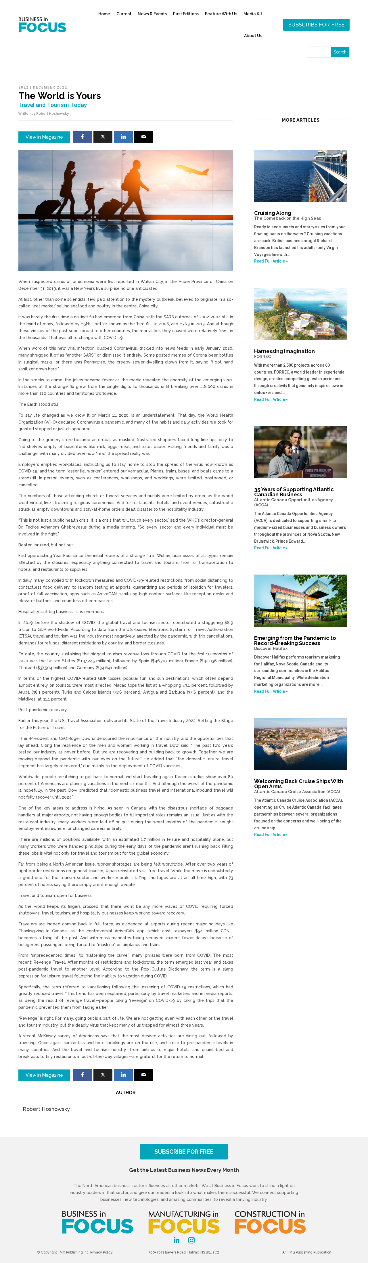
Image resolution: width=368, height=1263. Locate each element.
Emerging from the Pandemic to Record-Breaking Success (295, 643)
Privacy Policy (101, 1252)
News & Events (152, 14)
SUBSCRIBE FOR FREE (184, 1151)
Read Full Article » (271, 261)
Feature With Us (221, 14)
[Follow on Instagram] (191, 1240)
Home (104, 14)
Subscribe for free (316, 25)
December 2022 (50, 87)
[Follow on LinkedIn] (176, 1240)
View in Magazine (44, 137)
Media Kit (253, 14)
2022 (23, 87)
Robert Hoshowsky (52, 113)
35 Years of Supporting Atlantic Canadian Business (294, 496)
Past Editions (186, 14)
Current (123, 14)
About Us (253, 35)
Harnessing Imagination (284, 353)
